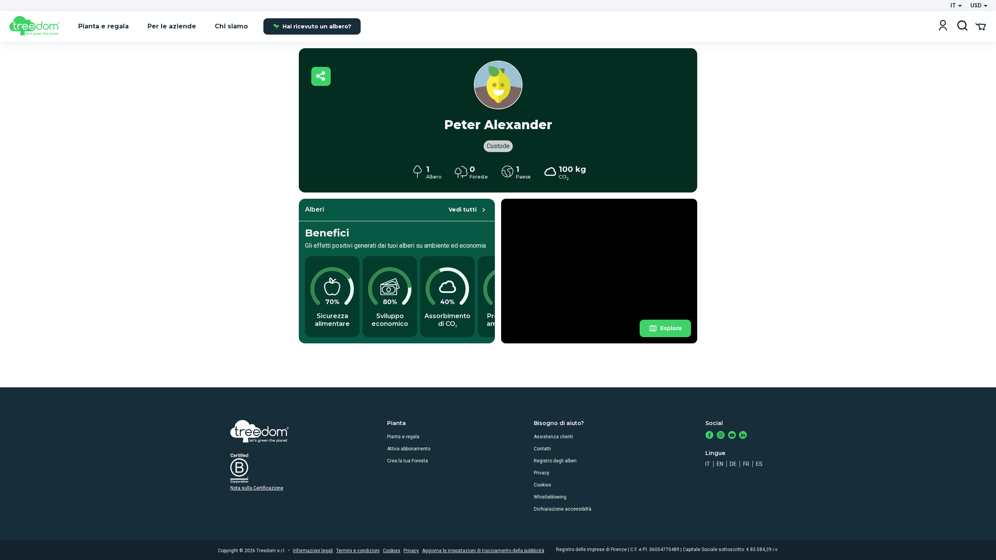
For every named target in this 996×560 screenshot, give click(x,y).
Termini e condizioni (358, 550)
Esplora (671, 328)
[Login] (943, 26)
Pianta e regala (403, 436)
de (733, 464)
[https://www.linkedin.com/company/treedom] (743, 436)
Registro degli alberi (555, 461)
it (707, 464)
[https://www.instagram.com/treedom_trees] (721, 436)
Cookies (542, 485)
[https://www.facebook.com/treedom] (709, 436)
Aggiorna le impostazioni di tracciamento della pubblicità (483, 550)
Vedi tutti (463, 209)
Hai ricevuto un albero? (316, 26)
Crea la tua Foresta (407, 461)
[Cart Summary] (981, 26)
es (759, 464)
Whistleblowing (550, 497)
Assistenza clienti (553, 436)
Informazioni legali (313, 550)
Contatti (542, 449)
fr (746, 464)
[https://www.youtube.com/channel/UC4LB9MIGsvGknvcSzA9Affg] (732, 436)
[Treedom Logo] (37, 26)
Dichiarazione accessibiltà (562, 509)
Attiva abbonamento (408, 449)
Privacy (541, 473)
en (720, 464)
